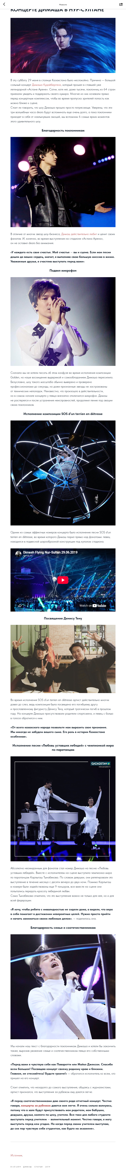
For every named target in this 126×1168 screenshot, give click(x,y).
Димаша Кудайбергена (46, 84)
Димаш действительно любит (79, 234)
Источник (16, 1155)
